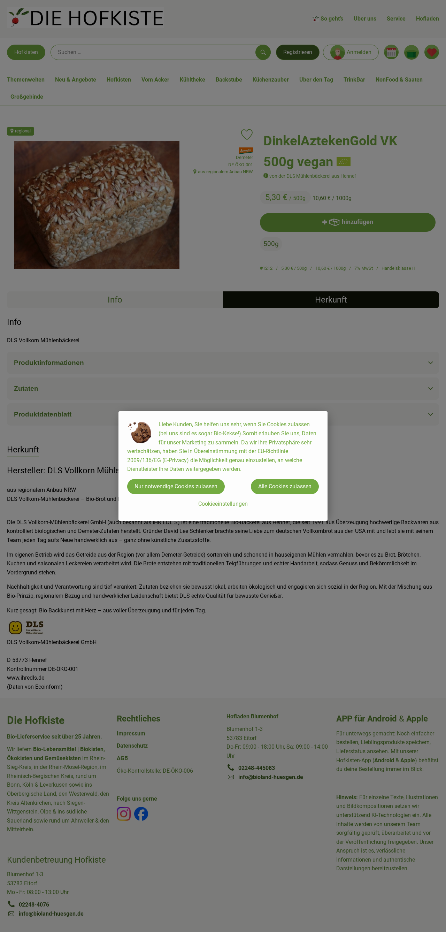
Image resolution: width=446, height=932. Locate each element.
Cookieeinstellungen (223, 504)
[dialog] (223, 466)
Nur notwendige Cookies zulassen (175, 486)
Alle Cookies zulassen (285, 486)
